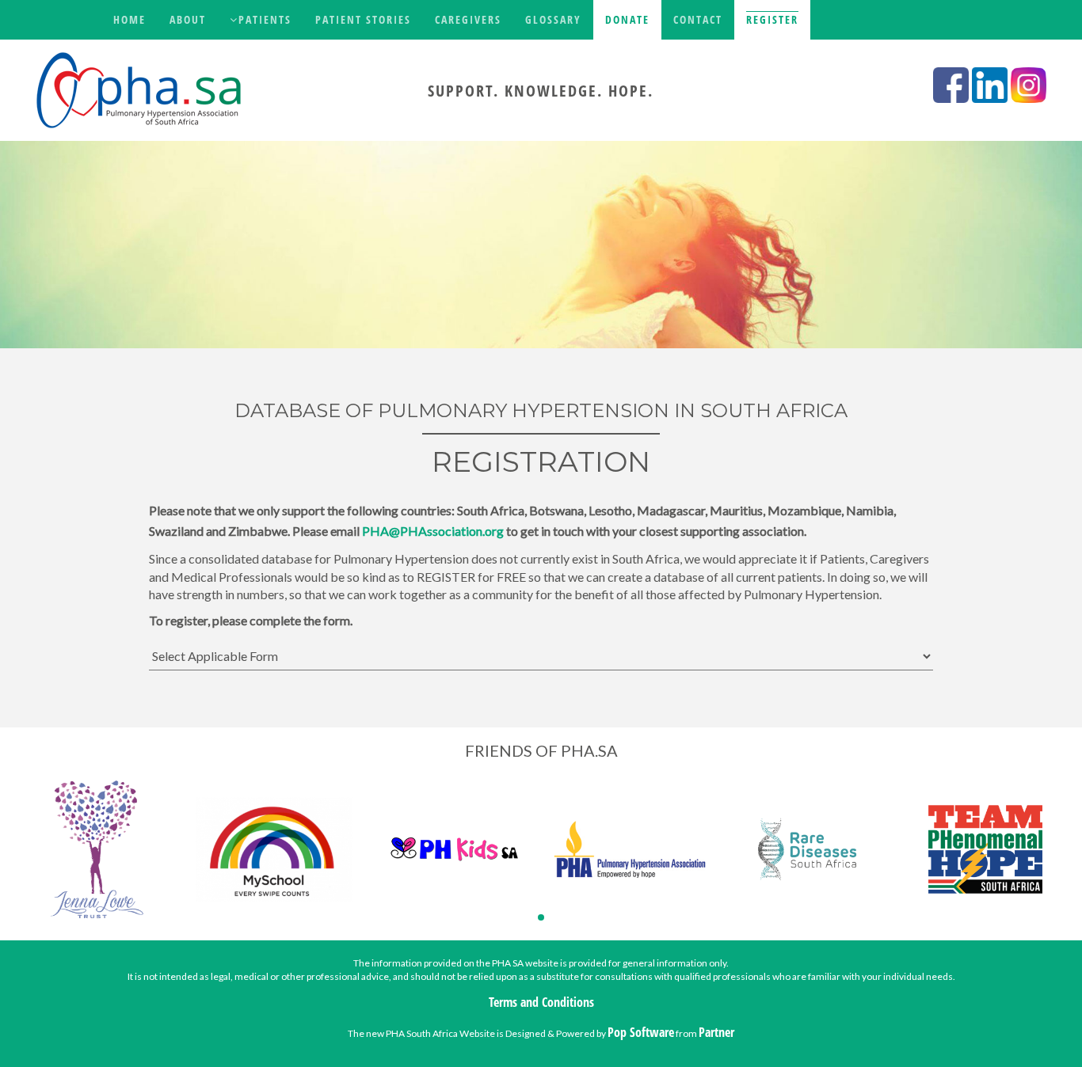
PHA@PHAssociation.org (433, 530)
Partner (716, 1032)
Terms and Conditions (541, 1002)
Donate (627, 19)
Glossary (553, 19)
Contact (697, 19)
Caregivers (468, 19)
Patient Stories (363, 19)
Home (129, 19)
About (188, 19)
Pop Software (641, 1032)
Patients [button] (264, 19)
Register (772, 19)
